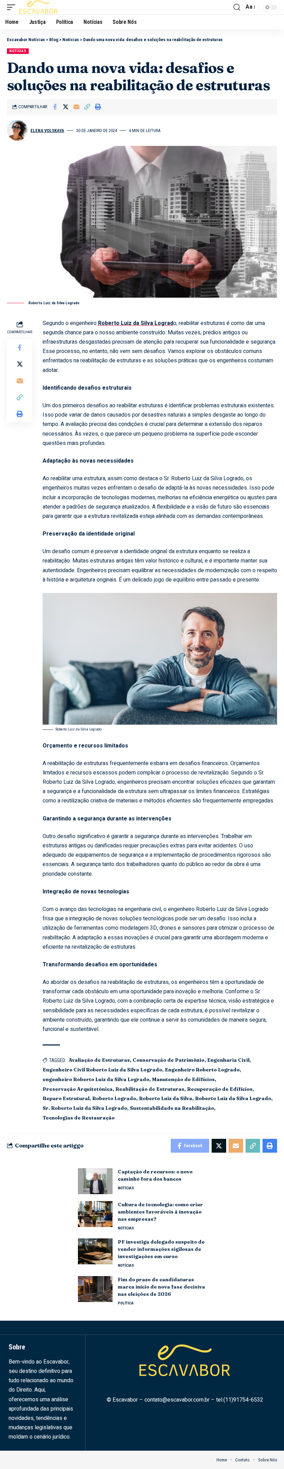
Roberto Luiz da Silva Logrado (233, 1098)
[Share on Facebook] (55, 106)
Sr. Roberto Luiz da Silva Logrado (85, 1108)
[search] (237, 7)
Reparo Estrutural (66, 1098)
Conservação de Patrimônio (168, 1060)
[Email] (76, 106)
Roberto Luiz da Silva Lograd (135, 323)
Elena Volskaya (47, 130)
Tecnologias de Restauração (79, 1118)
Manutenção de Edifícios (183, 1079)
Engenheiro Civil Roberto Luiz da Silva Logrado (102, 1070)
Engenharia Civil (228, 1060)
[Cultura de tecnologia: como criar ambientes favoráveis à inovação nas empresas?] (95, 1214)
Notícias (17, 51)
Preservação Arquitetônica (78, 1089)
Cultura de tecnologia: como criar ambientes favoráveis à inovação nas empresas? (160, 1211)
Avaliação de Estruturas (99, 1060)
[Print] (98, 106)
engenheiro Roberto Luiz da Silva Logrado (96, 1079)
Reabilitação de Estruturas (149, 1089)
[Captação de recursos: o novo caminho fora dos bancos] (95, 1181)
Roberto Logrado (114, 1098)
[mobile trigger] (13, 7)
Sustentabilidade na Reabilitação (172, 1108)
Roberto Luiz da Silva (165, 1098)
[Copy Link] (87, 106)
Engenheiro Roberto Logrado (202, 1070)
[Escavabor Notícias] (38, 7)
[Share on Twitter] (65, 106)
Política (126, 1303)
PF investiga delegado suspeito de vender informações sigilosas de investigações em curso (161, 1249)
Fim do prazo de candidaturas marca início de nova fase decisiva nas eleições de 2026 (161, 1286)
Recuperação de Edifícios (219, 1089)
